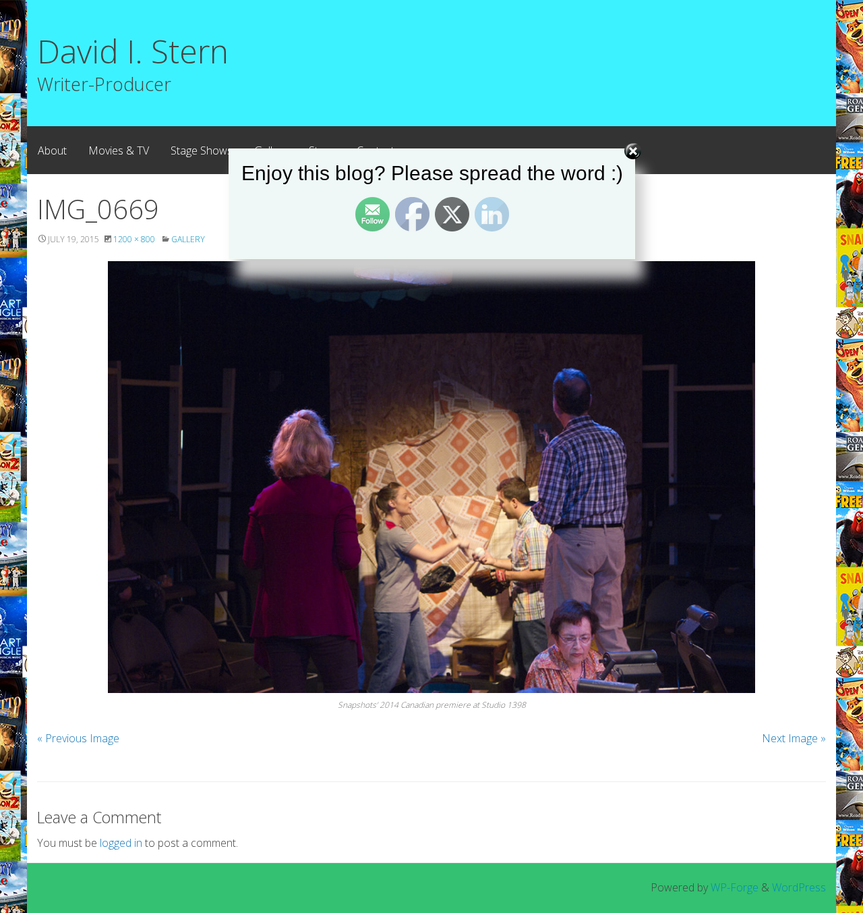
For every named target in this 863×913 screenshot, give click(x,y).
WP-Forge (734, 887)
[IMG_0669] (431, 477)
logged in (121, 842)
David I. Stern (133, 51)
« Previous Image (78, 738)
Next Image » (794, 738)
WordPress (799, 887)
